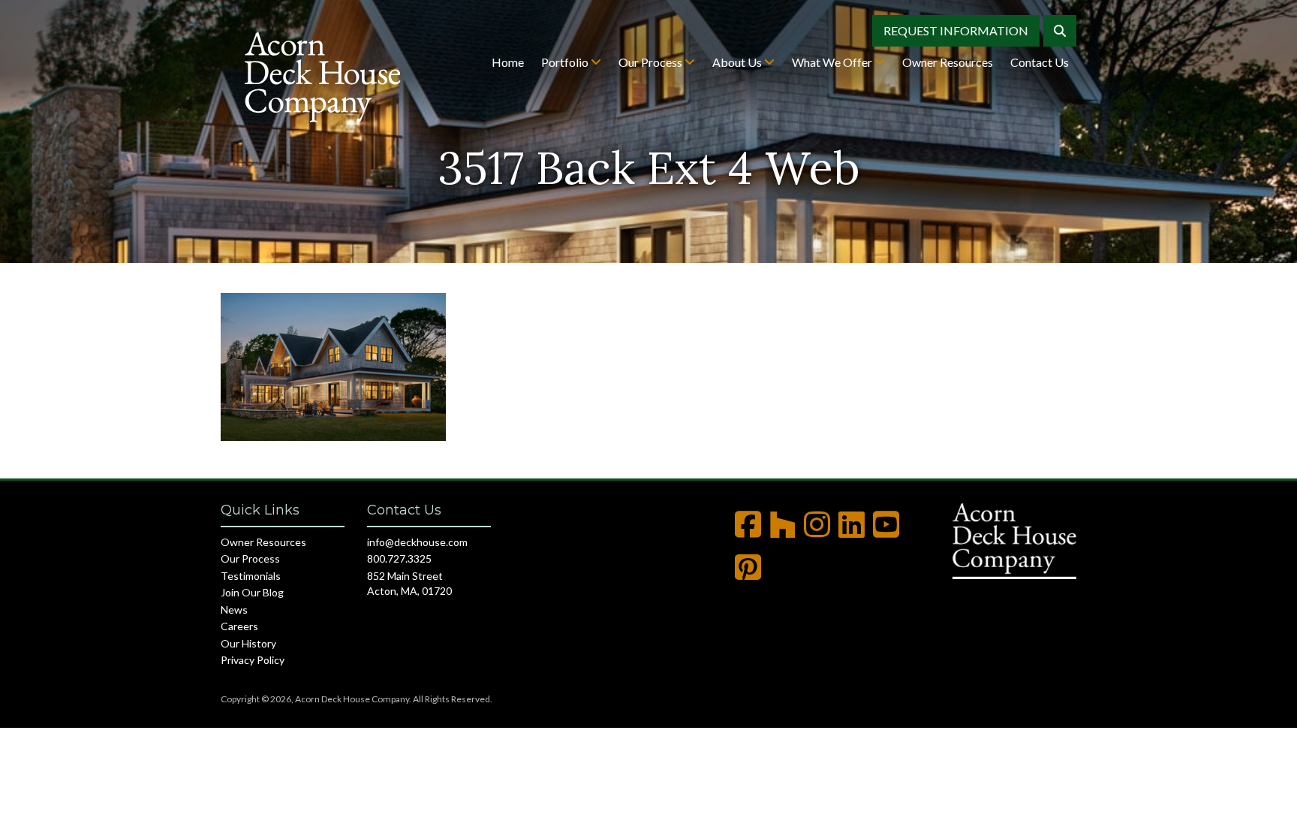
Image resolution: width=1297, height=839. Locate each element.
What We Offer (833, 62)
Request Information (955, 30)
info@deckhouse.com (417, 542)
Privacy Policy (252, 659)
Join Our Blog (252, 592)
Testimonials (251, 575)
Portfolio (566, 62)
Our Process (651, 62)
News (234, 609)
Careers (239, 626)
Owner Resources (947, 62)
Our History (248, 643)
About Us (738, 62)
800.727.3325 (399, 558)
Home (508, 62)
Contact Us (1039, 62)
